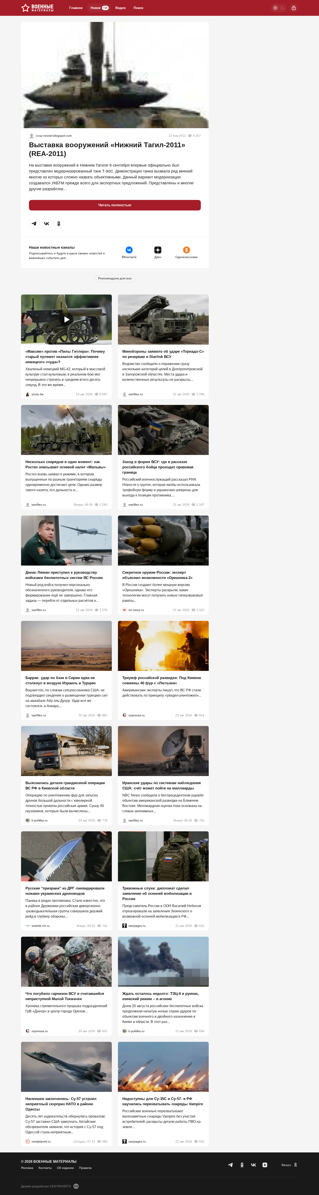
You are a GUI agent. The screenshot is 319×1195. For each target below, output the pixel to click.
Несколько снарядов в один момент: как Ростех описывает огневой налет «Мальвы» (65, 464)
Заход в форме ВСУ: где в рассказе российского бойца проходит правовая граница (157, 467)
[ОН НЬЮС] (124, 610)
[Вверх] (290, 1165)
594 (201, 1031)
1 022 (200, 610)
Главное (76, 8)
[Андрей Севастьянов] (28, 505)
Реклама (27, 1168)
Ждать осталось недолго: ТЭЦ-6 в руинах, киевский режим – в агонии (160, 996)
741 (104, 925)
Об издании (65, 1168)
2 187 (200, 504)
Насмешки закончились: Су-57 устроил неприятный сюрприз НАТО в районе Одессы (60, 1104)
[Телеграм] (230, 1165)
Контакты (45, 1168)
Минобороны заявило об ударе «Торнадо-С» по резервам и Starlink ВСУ (163, 354)
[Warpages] (124, 926)
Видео (120, 8)
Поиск (138, 8)
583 (104, 1141)
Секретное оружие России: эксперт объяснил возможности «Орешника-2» (157, 575)
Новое (99, 8)
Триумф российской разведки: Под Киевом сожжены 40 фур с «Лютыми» (161, 680)
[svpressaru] (124, 715)
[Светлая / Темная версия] (279, 8)
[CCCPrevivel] (31, 135)
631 (201, 925)
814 (201, 715)
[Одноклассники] (242, 1165)
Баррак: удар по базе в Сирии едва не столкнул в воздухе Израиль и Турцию (60, 680)
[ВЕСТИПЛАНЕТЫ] (28, 1141)
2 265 (103, 504)
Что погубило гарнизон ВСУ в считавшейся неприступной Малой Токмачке (64, 996)
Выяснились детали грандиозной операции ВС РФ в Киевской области (65, 785)
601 (104, 1031)
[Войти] (293, 8)
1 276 (103, 610)
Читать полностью (114, 205)
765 (201, 820)
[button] (34, 223)
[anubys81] (28, 394)
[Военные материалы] (37, 8)
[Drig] (28, 926)
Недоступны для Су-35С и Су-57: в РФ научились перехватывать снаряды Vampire (162, 1101)
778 (104, 820)
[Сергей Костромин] (124, 394)
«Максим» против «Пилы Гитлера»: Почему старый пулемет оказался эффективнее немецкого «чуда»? (65, 356)
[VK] (253, 1165)
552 (201, 1141)
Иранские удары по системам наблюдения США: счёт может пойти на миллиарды (161, 785)
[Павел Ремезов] (124, 505)
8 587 (103, 394)
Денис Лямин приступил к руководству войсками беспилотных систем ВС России (64, 575)
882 (104, 715)
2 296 (200, 394)
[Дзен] (264, 1165)
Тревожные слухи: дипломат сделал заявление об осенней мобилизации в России (157, 893)
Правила (85, 1168)
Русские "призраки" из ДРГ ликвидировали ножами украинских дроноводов (64, 891)
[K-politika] (28, 820)
